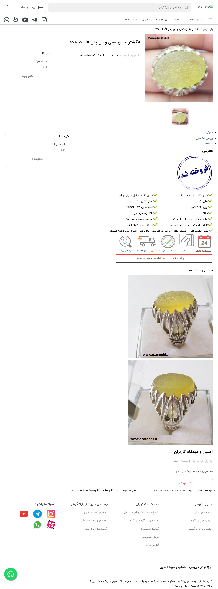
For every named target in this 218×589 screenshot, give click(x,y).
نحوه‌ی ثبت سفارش (95, 513)
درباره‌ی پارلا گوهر (200, 521)
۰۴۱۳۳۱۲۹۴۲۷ (160, 490)
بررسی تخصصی (204, 138)
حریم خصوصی (150, 537)
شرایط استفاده (150, 529)
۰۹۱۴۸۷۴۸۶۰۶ (177, 490)
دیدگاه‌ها (208, 143)
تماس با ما (131, 20)
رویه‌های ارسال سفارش (154, 20)
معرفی (209, 132)
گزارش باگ (152, 545)
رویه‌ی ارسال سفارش (94, 521)
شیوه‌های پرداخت (96, 529)
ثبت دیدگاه (185, 483)
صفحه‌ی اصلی (203, 513)
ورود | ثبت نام (28, 7)
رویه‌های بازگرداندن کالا (144, 521)
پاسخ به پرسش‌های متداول (141, 513)
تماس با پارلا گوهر (200, 529)
